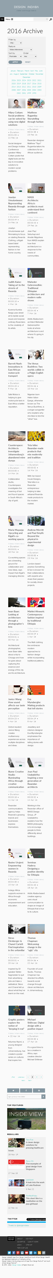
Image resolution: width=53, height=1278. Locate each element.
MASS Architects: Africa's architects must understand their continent (36, 205)
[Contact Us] (43, 1252)
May (36, 70)
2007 (19, 90)
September (24, 74)
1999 (29, 93)
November (39, 74)
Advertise (21, 1242)
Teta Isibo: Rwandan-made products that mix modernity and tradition (35, 451)
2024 (24, 80)
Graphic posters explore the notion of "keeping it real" (16, 1024)
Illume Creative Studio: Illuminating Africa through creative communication (16, 779)
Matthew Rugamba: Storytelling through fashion (35, 117)
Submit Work (33, 1242)
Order (26, 53)
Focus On (30, 1161)
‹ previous (21, 1077)
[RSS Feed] (39, 1252)
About (20, 1239)
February (20, 70)
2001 (24, 93)
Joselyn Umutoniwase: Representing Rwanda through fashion (16, 203)
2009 (39, 86)
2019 (19, 83)
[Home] (26, 7)
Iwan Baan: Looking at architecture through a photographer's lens (16, 619)
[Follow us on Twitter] (13, 1090)
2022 (34, 80)
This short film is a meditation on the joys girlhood (34, 1201)
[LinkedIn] (35, 1252)
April (32, 70)
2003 (39, 90)
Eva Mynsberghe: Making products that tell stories (36, 703)
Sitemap (29, 1245)
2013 (19, 86)
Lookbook (30, 1179)
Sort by (11, 53)
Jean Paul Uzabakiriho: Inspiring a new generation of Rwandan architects (35, 779)
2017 (29, 83)
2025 (19, 80)
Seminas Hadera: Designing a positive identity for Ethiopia (36, 868)
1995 (34, 93)
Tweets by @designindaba (18, 1225)
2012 (24, 86)
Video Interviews (16, 129)
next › (23, 1080)
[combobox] (40, 19)
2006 (24, 90)
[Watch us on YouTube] (26, 1252)
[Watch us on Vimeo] (30, 1252)
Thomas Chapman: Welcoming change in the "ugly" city (34, 944)
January (13, 70)
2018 (24, 83)
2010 (34, 86)
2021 (39, 80)
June (40, 70)
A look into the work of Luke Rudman (35, 1184)
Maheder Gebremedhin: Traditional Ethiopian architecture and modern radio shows (36, 291)
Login (19, 1245)
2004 (34, 90)
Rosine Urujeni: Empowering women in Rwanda (16, 867)
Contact (29, 1239)
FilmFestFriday (31, 1195)
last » (30, 1080)
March (27, 70)
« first (13, 1077)
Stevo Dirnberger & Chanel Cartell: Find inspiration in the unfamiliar (16, 944)
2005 (29, 90)
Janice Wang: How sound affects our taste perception (16, 703)
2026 (14, 80)
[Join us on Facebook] (26, 1090)
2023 (29, 80)
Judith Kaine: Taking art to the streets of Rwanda (16, 286)
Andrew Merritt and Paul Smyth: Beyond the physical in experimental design (36, 537)
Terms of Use (22, 1248)
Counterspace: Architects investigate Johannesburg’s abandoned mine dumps (16, 452)
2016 (34, 83)
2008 (14, 90)
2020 (14, 83)
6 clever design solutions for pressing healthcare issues (25, 1146)
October (32, 74)
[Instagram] (22, 1252)
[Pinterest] (18, 1252)
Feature (11, 46)
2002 (19, 93)
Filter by (12, 39)
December (26, 77)
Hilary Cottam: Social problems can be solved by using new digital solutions (16, 118)
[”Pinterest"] (39, 1090)
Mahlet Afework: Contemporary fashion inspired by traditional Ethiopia (36, 617)
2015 (39, 83)
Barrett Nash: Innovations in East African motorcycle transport (15, 369)
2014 (14, 86)
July (11, 74)
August (16, 74)
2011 (29, 86)
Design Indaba (16, 1265)
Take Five (29, 1139)
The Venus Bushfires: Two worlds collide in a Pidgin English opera (36, 369)
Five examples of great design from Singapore (34, 1166)
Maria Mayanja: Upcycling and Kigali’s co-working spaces (16, 534)
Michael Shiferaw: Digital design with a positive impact (36, 1024)
